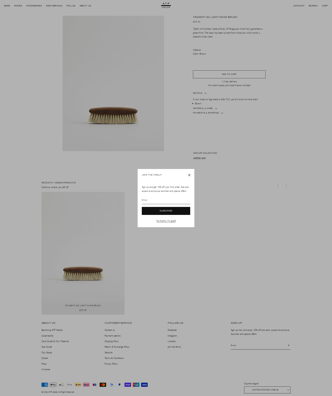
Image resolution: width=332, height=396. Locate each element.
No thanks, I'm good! (166, 220)
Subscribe (166, 211)
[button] (189, 175)
